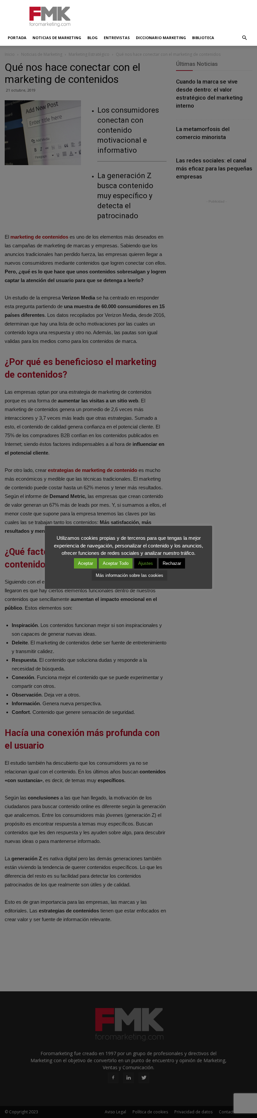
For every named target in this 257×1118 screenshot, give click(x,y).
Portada (17, 37)
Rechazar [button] (172, 563)
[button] (244, 38)
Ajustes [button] (145, 563)
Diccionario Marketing (161, 37)
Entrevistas (117, 37)
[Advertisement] (173, 15)
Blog (92, 37)
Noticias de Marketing (56, 37)
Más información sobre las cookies (129, 575)
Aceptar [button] (85, 563)
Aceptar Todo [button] (115, 563)
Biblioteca (203, 37)
